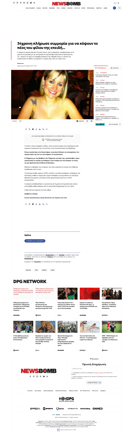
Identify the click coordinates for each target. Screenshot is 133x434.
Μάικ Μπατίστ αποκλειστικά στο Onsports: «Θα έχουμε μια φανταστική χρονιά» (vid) (43, 305)
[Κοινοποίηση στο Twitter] (29, 129)
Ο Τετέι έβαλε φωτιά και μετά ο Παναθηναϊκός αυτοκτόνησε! (21, 338)
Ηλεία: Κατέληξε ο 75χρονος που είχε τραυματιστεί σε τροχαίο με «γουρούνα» (106, 83)
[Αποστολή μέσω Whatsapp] (36, 129)
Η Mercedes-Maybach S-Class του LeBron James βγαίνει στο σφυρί (107, 75)
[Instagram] (24, 2)
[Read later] (91, 121)
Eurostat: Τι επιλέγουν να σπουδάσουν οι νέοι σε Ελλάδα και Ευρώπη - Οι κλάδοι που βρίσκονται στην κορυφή (107, 109)
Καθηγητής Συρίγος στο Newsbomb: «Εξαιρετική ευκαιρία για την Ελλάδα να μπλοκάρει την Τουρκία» (21, 306)
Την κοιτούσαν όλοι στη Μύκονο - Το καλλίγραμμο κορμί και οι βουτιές (88, 338)
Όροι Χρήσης (38, 390)
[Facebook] (13, 2)
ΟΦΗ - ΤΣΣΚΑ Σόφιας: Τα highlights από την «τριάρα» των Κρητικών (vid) (110, 338)
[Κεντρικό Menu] (119, 8)
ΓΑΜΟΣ (52, 270)
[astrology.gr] (73, 408)
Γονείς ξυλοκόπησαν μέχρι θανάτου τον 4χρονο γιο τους (45, 197)
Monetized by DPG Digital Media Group (72, 414)
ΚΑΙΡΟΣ (83, 8)
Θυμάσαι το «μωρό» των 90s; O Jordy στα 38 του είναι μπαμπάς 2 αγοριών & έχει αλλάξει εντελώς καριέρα (44, 339)
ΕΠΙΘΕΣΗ (44, 270)
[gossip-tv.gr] (35, 408)
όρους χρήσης (99, 372)
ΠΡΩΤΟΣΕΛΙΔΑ (90, 8)
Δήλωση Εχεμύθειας (48, 390)
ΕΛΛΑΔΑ (39, 8)
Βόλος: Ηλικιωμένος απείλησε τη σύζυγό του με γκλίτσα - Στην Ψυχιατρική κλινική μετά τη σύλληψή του (108, 100)
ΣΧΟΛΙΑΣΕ (81, 121)
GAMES (105, 8)
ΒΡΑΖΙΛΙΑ (28, 270)
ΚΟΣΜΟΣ (63, 8)
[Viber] (20, 2)
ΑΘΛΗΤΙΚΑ (70, 8)
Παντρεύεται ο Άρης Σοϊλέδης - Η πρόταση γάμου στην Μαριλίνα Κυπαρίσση (109, 305)
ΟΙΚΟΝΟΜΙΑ (52, 8)
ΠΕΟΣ (36, 270)
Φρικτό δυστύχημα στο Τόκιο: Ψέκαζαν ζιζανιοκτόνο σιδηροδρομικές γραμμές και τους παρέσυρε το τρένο (66, 340)
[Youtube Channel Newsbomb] (30, 2)
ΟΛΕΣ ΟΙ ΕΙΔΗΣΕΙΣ (30, 8)
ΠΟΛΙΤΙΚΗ (44, 8)
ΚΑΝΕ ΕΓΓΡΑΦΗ (92, 382)
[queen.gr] (60, 408)
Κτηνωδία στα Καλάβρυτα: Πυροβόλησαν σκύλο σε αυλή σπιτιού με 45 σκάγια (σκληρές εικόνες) (107, 91)
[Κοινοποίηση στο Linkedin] (39, 129)
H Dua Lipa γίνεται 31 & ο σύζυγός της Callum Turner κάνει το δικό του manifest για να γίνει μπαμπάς (66, 305)
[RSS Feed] (34, 2)
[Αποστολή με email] (46, 129)
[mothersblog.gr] (85, 408)
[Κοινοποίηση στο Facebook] (26, 129)
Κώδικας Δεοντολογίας (61, 390)
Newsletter (37, 261)
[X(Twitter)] (17, 2)
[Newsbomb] (39, 371)
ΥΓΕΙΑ (58, 8)
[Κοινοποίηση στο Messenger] (32, 129)
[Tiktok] (27, 2)
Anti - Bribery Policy (85, 390)
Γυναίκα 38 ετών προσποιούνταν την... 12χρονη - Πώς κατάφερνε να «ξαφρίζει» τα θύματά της (107, 118)
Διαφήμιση (103, 390)
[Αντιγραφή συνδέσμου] (87, 121)
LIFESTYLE (77, 8)
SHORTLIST (99, 8)
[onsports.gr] (48, 408)
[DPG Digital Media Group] (66, 399)
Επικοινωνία (95, 390)
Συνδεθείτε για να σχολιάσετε (35, 241)
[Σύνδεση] (114, 8)
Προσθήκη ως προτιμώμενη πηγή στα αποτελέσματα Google (53, 140)
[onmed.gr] (98, 408)
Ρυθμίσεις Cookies (73, 390)
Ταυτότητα (29, 390)
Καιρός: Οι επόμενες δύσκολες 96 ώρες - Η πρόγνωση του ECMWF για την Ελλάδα (88, 305)
